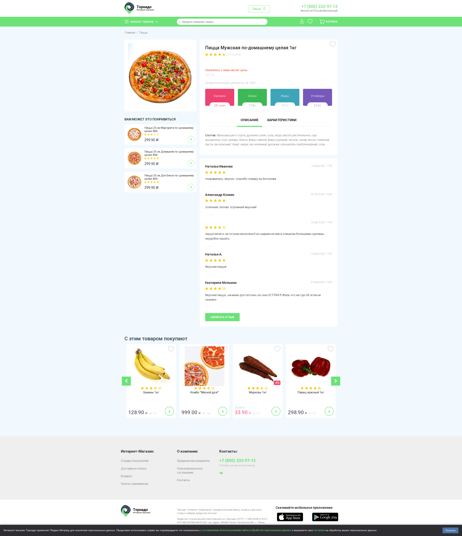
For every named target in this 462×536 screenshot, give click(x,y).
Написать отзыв (222, 317)
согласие (319, 530)
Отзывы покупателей (134, 461)
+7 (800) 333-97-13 (319, 6)
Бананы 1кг (151, 392)
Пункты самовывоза (134, 483)
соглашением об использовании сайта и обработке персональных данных (246, 530)
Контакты (183, 480)
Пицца (143, 32)
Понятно (450, 530)
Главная (130, 32)
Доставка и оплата (133, 468)
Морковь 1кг (258, 392)
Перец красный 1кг (311, 392)
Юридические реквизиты (193, 461)
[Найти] (180, 22)
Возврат (126, 476)
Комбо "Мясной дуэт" (204, 392)
